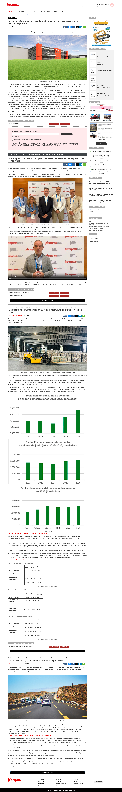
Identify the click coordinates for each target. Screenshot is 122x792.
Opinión (28, 11)
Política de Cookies (78, 783)
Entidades (55, 11)
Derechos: (23, 144)
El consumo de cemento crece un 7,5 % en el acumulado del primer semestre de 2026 (100, 182)
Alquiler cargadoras (103, 87)
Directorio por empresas (96, 230)
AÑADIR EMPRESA (98, 781)
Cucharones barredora (104, 72)
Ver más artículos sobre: (18, 154)
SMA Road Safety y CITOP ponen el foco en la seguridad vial (100, 189)
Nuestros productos (61, 783)
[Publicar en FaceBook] (73, 27)
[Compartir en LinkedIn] (80, 27)
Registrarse (41, 781)
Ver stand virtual (65, 124)
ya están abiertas (29, 766)
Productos (35, 11)
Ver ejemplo (35, 131)
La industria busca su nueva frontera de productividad (45, 154)
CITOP (60, 724)
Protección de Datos (79, 781)
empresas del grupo (75, 143)
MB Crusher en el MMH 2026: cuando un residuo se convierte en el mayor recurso (101, 195)
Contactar (58, 779)
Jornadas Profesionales (94, 237)
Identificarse (41, 779)
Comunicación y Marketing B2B (96, 240)
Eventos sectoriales (93, 241)
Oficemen (24, 322)
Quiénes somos (59, 785)
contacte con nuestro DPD (70, 144)
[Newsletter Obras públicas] (101, 121)
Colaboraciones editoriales (78, 786)
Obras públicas (12, 11)
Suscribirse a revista (43, 785)
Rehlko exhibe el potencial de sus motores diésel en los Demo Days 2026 (100, 201)
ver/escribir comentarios (47, 300)
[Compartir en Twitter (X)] (77, 27)
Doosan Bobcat (12, 31)
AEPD (41, 145)
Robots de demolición (103, 95)
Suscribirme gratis (66, 134)
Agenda (49, 11)
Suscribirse (101, 143)
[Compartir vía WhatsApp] (84, 27)
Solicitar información (53, 124)
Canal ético (59, 781)
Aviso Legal (24, 141)
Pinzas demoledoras (103, 56)
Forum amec (12, 168)
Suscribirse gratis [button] (102, 4)
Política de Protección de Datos (33, 141)
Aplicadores (100, 64)
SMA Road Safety (24, 724)
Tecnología (43, 11)
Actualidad (22, 11)
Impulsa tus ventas (93, 238)
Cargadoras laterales (103, 79)
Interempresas (43, 227)
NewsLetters (41, 783)
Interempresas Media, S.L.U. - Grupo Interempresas (63, 790)
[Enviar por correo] (70, 27)
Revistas (63, 11)
